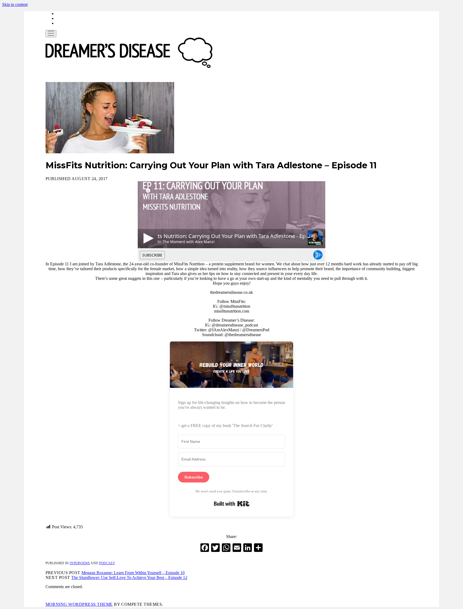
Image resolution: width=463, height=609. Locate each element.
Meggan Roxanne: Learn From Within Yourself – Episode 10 (133, 572)
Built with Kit (231, 503)
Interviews (80, 563)
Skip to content (15, 4)
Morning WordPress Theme (79, 604)
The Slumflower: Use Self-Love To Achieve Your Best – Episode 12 (129, 577)
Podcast (107, 563)
